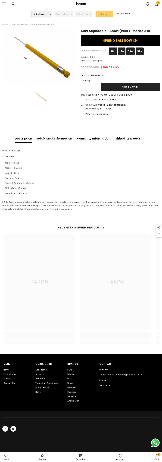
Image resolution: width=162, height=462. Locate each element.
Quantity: (86, 80)
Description (23, 138)
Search (104, 14)
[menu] (4, 4)
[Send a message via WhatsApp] (155, 443)
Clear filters (123, 13)
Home (5, 24)
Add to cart (130, 86)
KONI (92, 57)
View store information (96, 114)
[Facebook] (5, 429)
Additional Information (54, 138)
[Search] (13, 4)
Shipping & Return (128, 138)
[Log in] (148, 4)
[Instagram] (13, 429)
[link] (39, 337)
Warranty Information (94, 138)
